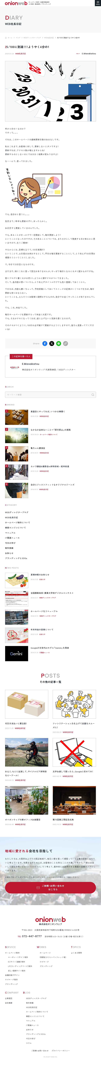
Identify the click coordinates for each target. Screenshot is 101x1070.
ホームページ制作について (49, 434)
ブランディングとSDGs (16, 558)
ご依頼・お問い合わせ (40, 1051)
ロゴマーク (44, 962)
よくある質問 (76, 953)
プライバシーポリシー (61, 1051)
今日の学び (10, 543)
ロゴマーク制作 (11, 979)
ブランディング (11, 984)
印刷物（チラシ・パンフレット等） (53, 957)
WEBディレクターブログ (16, 512)
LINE (58, 343)
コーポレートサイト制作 (18, 957)
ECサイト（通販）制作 (16, 962)
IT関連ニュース (12, 538)
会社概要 (8, 1003)
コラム (29, 1043)
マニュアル (10, 533)
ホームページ (45, 953)
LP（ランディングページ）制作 (20, 966)
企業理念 (8, 998)
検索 (93, 395)
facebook (44, 343)
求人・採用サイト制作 (16, 971)
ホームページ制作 (12, 953)
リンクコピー (65, 343)
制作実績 (9, 548)
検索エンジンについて (15, 528)
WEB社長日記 (20, 54)
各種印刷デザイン (12, 975)
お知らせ (9, 553)
